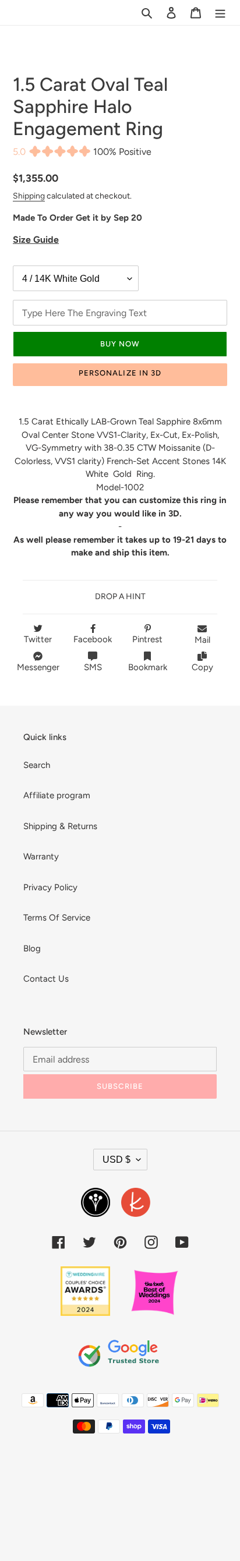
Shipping (29, 195)
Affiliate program (56, 795)
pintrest (147, 639)
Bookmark (147, 667)
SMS (93, 667)
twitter (38, 639)
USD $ (116, 1159)
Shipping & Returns (60, 826)
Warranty (41, 856)
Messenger (38, 667)
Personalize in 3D (120, 373)
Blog (32, 948)
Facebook (92, 639)
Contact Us (46, 979)
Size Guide (36, 239)
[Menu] (220, 12)
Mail (202, 640)
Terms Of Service (56, 917)
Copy (202, 667)
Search (36, 765)
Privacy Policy (50, 887)
